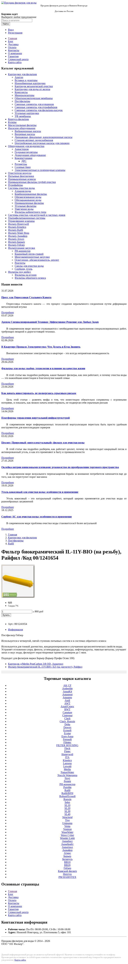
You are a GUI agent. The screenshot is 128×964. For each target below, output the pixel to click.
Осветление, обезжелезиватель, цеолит (37, 260)
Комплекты (21, 92)
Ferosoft (67, 739)
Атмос (67, 853)
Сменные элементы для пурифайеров (36, 107)
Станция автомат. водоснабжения (34, 140)
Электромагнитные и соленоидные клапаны (40, 170)
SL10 (67, 805)
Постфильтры (22, 101)
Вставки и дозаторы (26, 80)
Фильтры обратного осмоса (30, 277)
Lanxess (67, 763)
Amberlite (67, 688)
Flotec (67, 751)
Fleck (67, 748)
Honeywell (67, 754)
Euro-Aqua (67, 736)
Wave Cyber (67, 835)
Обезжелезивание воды (28, 197)
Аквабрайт (67, 844)
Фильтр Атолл (16, 239)
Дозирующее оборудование (30, 155)
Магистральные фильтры (22, 125)
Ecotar (67, 733)
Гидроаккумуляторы (26, 152)
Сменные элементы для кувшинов (34, 104)
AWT (67, 703)
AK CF (67, 685)
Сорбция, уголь (23, 268)
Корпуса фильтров (18, 119)
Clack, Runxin (67, 721)
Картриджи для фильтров (22, 74)
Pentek (67, 781)
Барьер (67, 856)
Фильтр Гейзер (16, 245)
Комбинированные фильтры (31, 194)
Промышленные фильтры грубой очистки (32, 182)
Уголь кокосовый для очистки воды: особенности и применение (39, 492)
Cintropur (67, 715)
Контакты (13, 50)
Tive (67, 820)
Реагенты (20, 263)
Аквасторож (22, 149)
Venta (67, 826)
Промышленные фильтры (29, 203)
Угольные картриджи (27, 113)
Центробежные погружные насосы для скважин (42, 143)
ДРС (23, 161)
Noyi (67, 778)
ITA (67, 757)
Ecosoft (67, 730)
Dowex (67, 727)
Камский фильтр (67, 871)
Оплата (12, 47)
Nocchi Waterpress (67, 775)
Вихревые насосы (25, 134)
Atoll (67, 700)
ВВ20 (67, 865)
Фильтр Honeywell (18, 224)
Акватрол (67, 847)
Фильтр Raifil (15, 230)
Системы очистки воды (21, 188)
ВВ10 (67, 862)
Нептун (67, 874)
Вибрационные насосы (28, 131)
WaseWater (67, 832)
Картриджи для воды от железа (32, 89)
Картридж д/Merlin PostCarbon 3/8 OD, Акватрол (35, 663)
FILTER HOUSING (67, 745)
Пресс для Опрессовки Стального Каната (26, 297)
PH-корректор (22, 251)
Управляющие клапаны (21, 221)
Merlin (67, 769)
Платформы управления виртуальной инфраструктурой (35, 417)
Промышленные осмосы (22, 179)
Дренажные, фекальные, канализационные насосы (43, 137)
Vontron (67, 829)
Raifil (11, 543)
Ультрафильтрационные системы (26, 218)
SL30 (67, 811)
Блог (10, 41)
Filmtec (67, 742)
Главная (12, 38)
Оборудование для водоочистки (26, 146)
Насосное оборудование (21, 128)
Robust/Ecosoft (67, 796)
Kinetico (67, 760)
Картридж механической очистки (34, 86)
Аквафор (67, 850)
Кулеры (12, 122)
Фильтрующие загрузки (21, 248)
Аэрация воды (23, 191)
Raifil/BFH (67, 793)
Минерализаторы (24, 95)
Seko (67, 802)
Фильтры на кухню (25, 274)
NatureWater (67, 772)
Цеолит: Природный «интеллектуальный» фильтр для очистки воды (42, 442)
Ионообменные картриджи (30, 83)
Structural (67, 817)
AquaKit (67, 691)
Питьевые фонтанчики (21, 176)
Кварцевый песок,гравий (29, 254)
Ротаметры (21, 164)
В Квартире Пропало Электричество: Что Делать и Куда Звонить (40, 346)
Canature (67, 712)
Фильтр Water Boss (18, 233)
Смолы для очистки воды (29, 265)
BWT (67, 709)
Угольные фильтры (25, 206)
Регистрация (15, 32)
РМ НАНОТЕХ (67, 877)
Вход (11, 29)
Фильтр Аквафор (17, 236)
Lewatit (67, 766)
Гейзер (67, 868)
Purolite (67, 787)
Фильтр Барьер (16, 242)
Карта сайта (15, 62)
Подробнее (7, 312)
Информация (15, 629)
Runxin (67, 799)
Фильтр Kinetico (17, 227)
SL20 (67, 808)
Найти (6, 24)
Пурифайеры (15, 185)
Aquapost (67, 694)
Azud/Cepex (67, 706)
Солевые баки (23, 167)
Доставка (13, 44)
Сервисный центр (18, 59)
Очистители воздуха (19, 173)
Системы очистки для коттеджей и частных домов (36, 215)
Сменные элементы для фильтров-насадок (39, 110)
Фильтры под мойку (19, 271)
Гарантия (13, 56)
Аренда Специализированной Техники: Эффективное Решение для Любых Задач (50, 322)
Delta (67, 724)
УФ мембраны (23, 116)
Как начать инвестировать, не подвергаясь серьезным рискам (38, 393)
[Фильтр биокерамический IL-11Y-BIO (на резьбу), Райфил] (18, 597)
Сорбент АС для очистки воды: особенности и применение (36, 516)
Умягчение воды (24, 209)
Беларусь (67, 859)
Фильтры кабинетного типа (30, 212)
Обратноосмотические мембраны (34, 98)
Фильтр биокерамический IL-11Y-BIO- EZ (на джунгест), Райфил (45, 666)
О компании (15, 53)
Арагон (19, 77)
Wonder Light (67, 838)
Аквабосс (67, 841)
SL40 (67, 814)
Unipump (67, 823)
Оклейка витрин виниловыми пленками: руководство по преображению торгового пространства (60, 467)
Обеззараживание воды (28, 200)
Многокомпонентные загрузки (32, 257)
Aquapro (67, 697)
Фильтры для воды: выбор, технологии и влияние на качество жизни (43, 368)
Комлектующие (23, 158)
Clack (67, 718)
